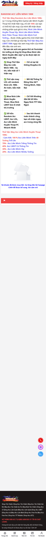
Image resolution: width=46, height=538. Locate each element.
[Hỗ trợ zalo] (41, 454)
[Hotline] (41, 441)
